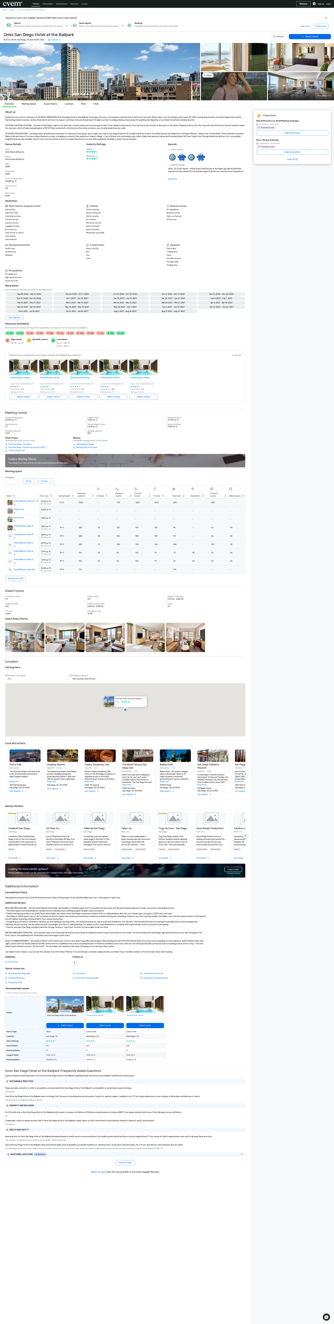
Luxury (85, 4)
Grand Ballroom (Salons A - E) (26, 501)
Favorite (280, 37)
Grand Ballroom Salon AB (24, 569)
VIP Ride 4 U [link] (52, 828)
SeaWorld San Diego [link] (19, 828)
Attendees (9, 477)
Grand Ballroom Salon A (23, 526)
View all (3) (292, 159)
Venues (36, 4)
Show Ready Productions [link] (210, 828)
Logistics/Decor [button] (127, 849)
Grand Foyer (19, 509)
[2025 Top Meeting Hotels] (191, 157)
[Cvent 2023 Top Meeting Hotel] (201, 157)
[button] (100, 71)
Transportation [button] (60, 849)
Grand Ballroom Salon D (23, 551)
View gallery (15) (324, 96)
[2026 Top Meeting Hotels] (172, 157)
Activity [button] (11, 849)
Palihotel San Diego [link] (94, 828)
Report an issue (98, 1172)
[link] (22, 818)
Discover (74, 4)
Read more (172, 179)
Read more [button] (14, 781)
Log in (328, 4)
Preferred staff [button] (140, 849)
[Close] (326, 18)
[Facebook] (74, 963)
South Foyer (19, 518)
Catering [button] (162, 849)
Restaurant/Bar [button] (89, 849)
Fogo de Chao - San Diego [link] (173, 828)
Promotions (48, 4)
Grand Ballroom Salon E (23, 559)
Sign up (321, 4)
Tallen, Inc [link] (126, 828)
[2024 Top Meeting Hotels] (182, 157)
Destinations (61, 4)
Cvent (4, 10)
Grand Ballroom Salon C (23, 543)
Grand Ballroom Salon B (23, 534)
